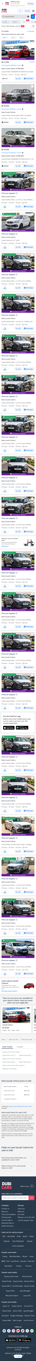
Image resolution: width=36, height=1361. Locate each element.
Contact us (5, 1209)
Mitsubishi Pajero (12, 1296)
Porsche (28, 1266)
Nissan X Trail (29, 1316)
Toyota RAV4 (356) (24, 1062)
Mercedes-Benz (14, 1256)
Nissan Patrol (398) (8, 1062)
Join (31, 1198)
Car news (21, 1214)
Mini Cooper (17, 1320)
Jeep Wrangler (25, 1291)
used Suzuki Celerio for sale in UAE (20, 1106)
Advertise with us (8, 1223)
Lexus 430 (26, 1296)
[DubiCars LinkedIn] (4, 1330)
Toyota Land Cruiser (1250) (11, 1052)
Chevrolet (30, 1261)
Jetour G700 (17, 1311)
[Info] (19, 26)
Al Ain (19, 1236)
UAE (3, 1236)
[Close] (2, 4)
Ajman (25, 1236)
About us (5, 1211)
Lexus (31, 1256)
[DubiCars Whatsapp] (31, 1331)
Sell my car (5, 546)
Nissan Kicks (6, 1311)
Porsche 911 (28, 1306)
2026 (4, 37)
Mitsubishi (8, 1266)
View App (30, 4)
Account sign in (7, 1220)
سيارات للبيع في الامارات (26, 1220)
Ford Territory (29, 1320)
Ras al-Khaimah (18, 1241)
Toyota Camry (18, 1281)
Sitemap (21, 1205)
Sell (20, 11)
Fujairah (6, 1241)
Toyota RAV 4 (6, 1286)
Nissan (24, 1256)
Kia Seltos (5, 1316)
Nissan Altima (29, 1281)
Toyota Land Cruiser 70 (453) (11, 1059)
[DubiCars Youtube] (18, 1330)
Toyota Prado (7, 1281)
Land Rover (15, 1261)
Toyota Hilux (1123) (8, 1055)
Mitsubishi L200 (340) (9, 1069)
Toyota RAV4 (6, 1320)
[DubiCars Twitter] (27, 1330)
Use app (27, 11)
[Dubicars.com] (18, 1186)
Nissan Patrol (27, 1276)
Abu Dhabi (11, 1236)
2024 (21, 37)
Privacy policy (6, 1217)
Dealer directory (7, 1226)
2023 (13, 37)
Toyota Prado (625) (25, 1055)
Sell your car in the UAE (26, 1217)
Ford (8, 1261)
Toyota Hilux (10, 1291)
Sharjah (29, 1241)
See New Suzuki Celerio (9, 991)
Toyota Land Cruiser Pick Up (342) (13, 1065)
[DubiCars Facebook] (9, 1330)
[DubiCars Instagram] (13, 1330)
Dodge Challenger (16, 1316)
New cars (21, 1211)
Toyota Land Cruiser (11, 1276)
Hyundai (23, 1261)
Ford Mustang (17, 1286)
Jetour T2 (6, 1306)
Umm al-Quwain (18, 1246)
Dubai (31, 1236)
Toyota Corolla (29, 1286)
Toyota (4, 1256)
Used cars (21, 1209)
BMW (3, 1261)
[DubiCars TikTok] (23, 1330)
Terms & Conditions (9, 1214)
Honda (18, 1266)
